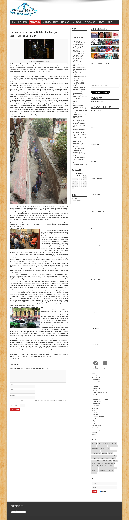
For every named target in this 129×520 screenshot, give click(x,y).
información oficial (29, 263)
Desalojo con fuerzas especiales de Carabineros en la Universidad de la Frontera (79, 143)
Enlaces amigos (90, 22)
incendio (113, 458)
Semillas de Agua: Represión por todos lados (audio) (78, 82)
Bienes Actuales (35, 22)
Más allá (95, 414)
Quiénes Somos (77, 22)
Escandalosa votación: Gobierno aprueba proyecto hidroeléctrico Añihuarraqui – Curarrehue (79, 161)
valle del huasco (103, 470)
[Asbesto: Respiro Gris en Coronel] (94, 42)
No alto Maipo (100, 465)
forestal (101, 455)
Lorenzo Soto (104, 460)
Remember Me (105, 491)
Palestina (111, 465)
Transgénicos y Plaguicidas (100, 399)
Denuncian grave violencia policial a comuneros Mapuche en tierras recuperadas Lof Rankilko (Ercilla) (79, 107)
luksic (110, 460)
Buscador (74, 198)
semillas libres (102, 468)
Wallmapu (96, 405)
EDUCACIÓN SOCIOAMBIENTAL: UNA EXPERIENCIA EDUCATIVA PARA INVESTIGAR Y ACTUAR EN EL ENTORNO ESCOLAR (79, 55)
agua (99, 443)
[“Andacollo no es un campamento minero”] (94, 35)
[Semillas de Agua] (24, 15)
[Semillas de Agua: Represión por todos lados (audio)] (101, 35)
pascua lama (95, 468)
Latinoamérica (97, 412)
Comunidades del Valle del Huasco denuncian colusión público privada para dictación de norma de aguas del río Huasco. (80, 67)
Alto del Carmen (106, 443)
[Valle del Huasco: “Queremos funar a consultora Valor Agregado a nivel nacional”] (108, 42)
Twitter (109, 22)
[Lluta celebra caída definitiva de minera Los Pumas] (101, 49)
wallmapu (94, 472)
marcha (93, 463)
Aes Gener (94, 443)
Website (12, 395)
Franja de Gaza (108, 455)
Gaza (115, 455)
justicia (97, 460)
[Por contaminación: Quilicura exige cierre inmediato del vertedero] (108, 49)
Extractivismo (95, 455)
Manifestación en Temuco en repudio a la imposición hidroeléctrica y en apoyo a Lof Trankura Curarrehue (80, 97)
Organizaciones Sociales (100, 392)
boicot (109, 446)
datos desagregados (30, 274)
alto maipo (114, 443)
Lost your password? (98, 495)
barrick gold (100, 446)
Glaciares (94, 458)
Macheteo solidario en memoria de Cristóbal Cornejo (79, 89)
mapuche (115, 460)
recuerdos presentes (16, 510)
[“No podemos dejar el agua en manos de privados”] (108, 56)
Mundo (55, 22)
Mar (94, 423)
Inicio (13, 22)
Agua (94, 421)
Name (11, 384)
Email (11, 389)
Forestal (95, 386)
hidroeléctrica (101, 458)
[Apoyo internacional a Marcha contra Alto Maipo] (108, 35)
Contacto (101, 22)
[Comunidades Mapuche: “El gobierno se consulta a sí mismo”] (101, 42)
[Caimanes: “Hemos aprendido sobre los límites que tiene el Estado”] (94, 49)
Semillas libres (97, 395)
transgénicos (95, 470)
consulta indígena (96, 450)
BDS (106, 446)
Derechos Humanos (98, 416)
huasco (107, 458)
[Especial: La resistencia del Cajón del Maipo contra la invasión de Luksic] (115, 49)
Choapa (102, 448)
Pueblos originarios (98, 397)
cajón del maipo (95, 448)
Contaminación (97, 418)
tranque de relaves (112, 468)
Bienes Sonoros (22, 22)
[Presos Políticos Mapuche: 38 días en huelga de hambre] (94, 56)
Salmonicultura (97, 401)
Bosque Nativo (97, 382)
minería (93, 465)
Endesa (110, 453)
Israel (93, 460)
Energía (95, 384)
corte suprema (113, 450)
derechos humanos (96, 453)
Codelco (108, 448)
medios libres (100, 463)
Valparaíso (111, 470)
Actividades (47, 22)
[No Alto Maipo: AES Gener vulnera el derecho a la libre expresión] (115, 35)
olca (106, 465)
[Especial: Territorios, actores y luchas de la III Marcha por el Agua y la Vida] (101, 56)
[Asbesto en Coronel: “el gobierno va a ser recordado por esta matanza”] (115, 56)
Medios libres (96, 388)
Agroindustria (96, 379)
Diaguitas (104, 453)
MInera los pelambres (110, 463)
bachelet (94, 446)
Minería (95, 390)
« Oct (73, 190)
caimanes (115, 446)
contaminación (105, 450)
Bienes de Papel (65, 22)
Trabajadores (96, 403)
